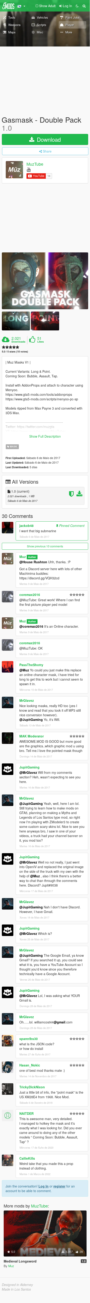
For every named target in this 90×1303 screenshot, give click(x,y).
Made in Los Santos (16, 1289)
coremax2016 (29, 594)
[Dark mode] (77, 6)
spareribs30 (28, 1038)
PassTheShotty (31, 664)
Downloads (18, 341)
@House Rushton (33, 562)
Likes (40, 341)
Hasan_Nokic (29, 1065)
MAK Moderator (31, 736)
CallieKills (27, 1158)
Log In (43, 1186)
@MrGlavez (28, 772)
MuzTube (34, 164)
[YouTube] (28, 169)
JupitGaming (29, 767)
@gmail (59, 1022)
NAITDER (26, 1113)
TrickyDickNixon (32, 1087)
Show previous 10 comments (45, 546)
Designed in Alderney (17, 1284)
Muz (22, 556)
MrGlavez (26, 700)
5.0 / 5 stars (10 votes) (15, 351)
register (59, 1186)
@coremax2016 (31, 626)
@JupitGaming (31, 719)
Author (32, 557)
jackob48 (26, 525)
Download (48, 139)
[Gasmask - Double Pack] (45, 280)
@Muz (24, 670)
